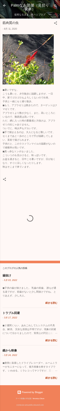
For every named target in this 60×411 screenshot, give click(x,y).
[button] (55, 23)
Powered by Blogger (32, 392)
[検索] (55, 6)
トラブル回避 (11, 313)
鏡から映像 (10, 350)
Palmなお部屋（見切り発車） (30, 7)
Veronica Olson (38, 398)
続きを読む (51, 302)
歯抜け (7, 275)
